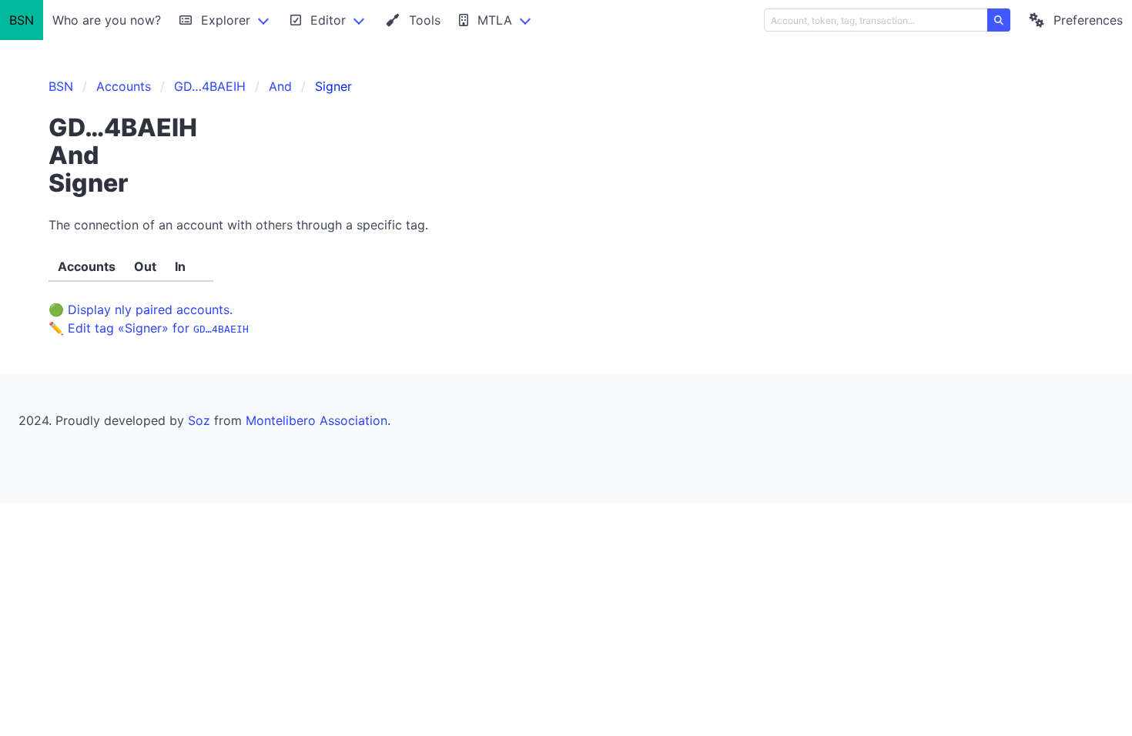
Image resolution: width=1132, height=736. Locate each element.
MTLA (494, 20)
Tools (424, 20)
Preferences (1088, 20)
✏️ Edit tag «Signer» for (149, 328)
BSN (21, 20)
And (280, 86)
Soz (199, 420)
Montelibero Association (316, 420)
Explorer (225, 20)
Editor (328, 20)
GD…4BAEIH (210, 86)
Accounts (123, 86)
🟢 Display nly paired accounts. (141, 309)
